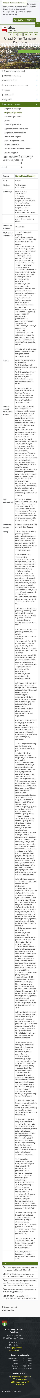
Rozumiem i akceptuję (24, 20)
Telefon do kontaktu (7, 227)
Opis (5, 181)
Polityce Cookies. (10, 14)
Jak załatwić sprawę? (12, 104)
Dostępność (9, 95)
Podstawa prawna (7, 525)
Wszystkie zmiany (8, 1310)
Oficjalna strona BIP (21, 1382)
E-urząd (20, 1384)
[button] (25, 34)
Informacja (7, 192)
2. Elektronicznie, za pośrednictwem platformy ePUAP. (24, 219)
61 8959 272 (20, 227)
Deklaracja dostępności (21, 1377)
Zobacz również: (20, 1373)
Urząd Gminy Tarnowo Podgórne (20, 40)
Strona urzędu (21, 1379)
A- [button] (20, 34)
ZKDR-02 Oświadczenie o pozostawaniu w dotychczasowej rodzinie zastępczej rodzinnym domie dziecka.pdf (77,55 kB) (19, 1283)
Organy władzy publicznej (14, 71)
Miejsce (6, 185)
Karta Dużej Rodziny (25, 176)
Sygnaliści (8, 99)
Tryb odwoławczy (8, 500)
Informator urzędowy (12, 76)
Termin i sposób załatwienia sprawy (7, 410)
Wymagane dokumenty (8, 234)
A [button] (10, 34)
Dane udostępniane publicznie (16, 85)
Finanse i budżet (10, 80)
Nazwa (6, 176)
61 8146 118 (13, 1345)
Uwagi (5, 531)
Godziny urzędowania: (20, 1355)
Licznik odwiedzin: (8, 1391)
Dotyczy (18, 181)
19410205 (17, 1391)
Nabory (7, 90)
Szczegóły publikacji (10, 1307)
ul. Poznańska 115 (14, 1335)
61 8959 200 (14, 1342)
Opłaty (6, 360)
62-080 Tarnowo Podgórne (14, 1338)
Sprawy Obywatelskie (13, 160)
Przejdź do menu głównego (14, 3)
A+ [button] (15, 34)
